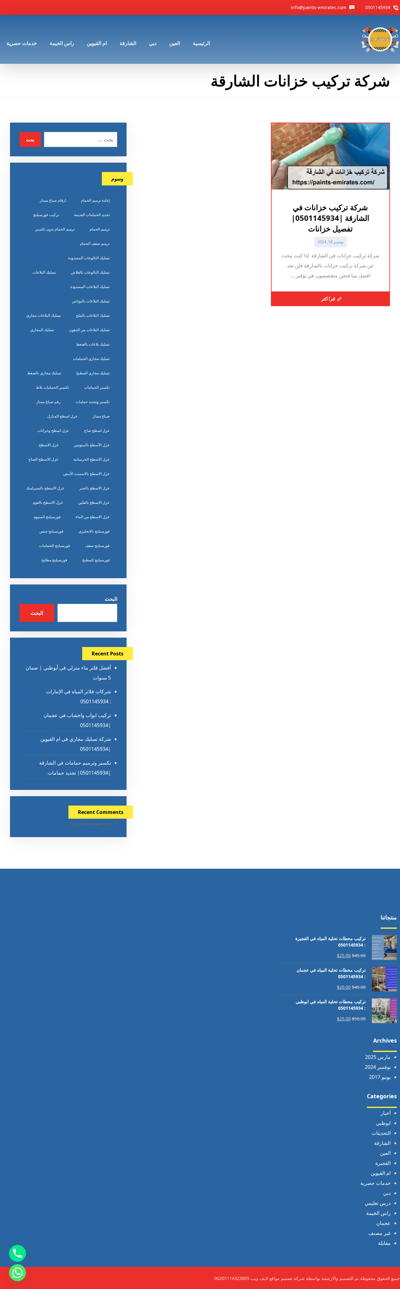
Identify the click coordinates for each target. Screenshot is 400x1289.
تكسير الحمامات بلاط (52, 387)
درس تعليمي (378, 1203)
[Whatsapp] (17, 1272)
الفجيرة (383, 1163)
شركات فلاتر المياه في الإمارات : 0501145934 (78, 696)
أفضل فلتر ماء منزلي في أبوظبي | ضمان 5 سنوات (68, 672)
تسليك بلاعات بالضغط (93, 344)
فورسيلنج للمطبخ (96, 560)
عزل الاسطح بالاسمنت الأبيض (86, 473)
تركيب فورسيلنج (46, 214)
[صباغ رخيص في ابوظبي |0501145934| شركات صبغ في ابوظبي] (380, 39)
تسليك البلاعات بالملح (93, 315)
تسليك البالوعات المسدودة (89, 257)
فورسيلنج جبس (51, 531)
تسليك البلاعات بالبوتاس (91, 301)
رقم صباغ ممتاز (48, 401)
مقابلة (384, 1243)
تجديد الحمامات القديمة (92, 214)
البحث (111, 598)
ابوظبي (383, 1123)
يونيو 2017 (380, 1077)
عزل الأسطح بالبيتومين (92, 444)
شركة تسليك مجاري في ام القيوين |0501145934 (75, 743)
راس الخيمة (378, 1213)
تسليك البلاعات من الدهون (89, 329)
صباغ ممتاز (101, 416)
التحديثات (381, 1133)
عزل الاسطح (49, 444)
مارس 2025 (378, 1057)
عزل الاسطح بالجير (94, 488)
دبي (387, 1193)
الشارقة (382, 1143)
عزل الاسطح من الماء (93, 516)
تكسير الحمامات (97, 387)
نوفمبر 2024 (378, 1067)
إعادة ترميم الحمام (95, 200)
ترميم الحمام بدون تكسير (55, 229)
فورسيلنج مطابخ (54, 560)
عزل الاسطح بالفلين (94, 502)
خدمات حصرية (375, 1183)
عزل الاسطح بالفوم (48, 502)
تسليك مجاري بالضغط (44, 373)
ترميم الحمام (100, 229)
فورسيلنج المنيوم (47, 516)
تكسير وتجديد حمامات (93, 401)
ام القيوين (381, 1173)
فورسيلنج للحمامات (54, 545)
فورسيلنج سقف (97, 545)
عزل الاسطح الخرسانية (91, 459)
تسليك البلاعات (44, 272)
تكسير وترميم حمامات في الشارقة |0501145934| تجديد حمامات (75, 767)
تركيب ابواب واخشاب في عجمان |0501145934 (77, 720)
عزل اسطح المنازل (62, 416)
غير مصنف (379, 1233)
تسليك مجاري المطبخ (93, 373)
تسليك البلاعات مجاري (43, 315)
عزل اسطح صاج (97, 430)
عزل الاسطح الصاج (43, 459)
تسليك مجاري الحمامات (91, 358)
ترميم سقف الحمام (95, 243)
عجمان (383, 1223)
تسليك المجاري (42, 329)
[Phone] (17, 1253)
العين (385, 1153)
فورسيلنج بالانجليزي (94, 531)
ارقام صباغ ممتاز (53, 200)
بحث (30, 140)
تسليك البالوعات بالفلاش (90, 272)
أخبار (386, 1113)
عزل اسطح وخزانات (53, 430)
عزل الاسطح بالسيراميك (45, 488)
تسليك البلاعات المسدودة (90, 286)
